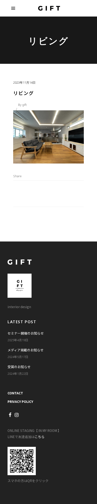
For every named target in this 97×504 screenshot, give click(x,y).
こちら (39, 436)
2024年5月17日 (18, 357)
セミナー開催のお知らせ (26, 333)
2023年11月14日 (24, 82)
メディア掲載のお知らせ (26, 350)
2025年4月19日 (18, 340)
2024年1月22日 (18, 373)
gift (24, 105)
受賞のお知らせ (19, 366)
